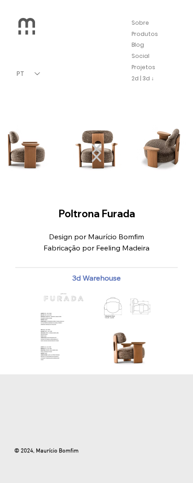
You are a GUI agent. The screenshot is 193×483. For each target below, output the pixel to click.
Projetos (143, 67)
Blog (138, 44)
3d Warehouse (96, 277)
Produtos (145, 34)
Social (140, 56)
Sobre (140, 22)
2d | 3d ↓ (143, 78)
